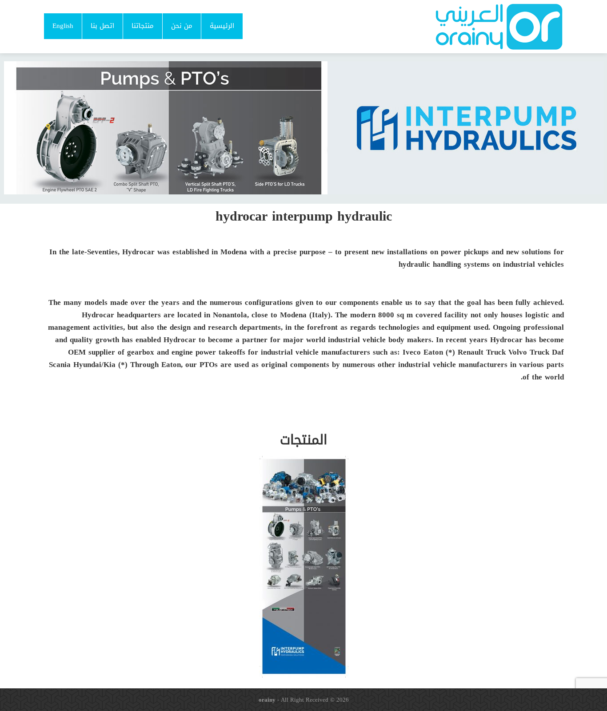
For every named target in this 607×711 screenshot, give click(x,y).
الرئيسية (222, 26)
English (62, 26)
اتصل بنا (102, 26)
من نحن (181, 26)
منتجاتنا (143, 26)
